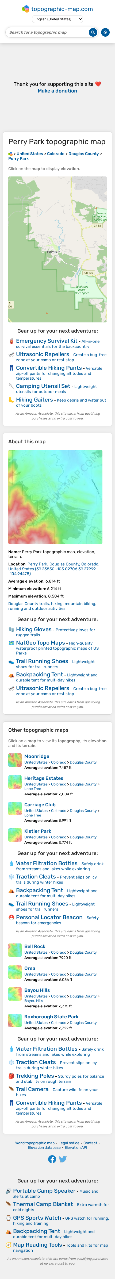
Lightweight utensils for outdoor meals (56, 389)
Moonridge (36, 756)
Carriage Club (40, 805)
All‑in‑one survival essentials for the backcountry (57, 344)
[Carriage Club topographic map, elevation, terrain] (15, 812)
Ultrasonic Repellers (42, 354)
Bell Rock (34, 946)
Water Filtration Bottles (47, 863)
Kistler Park (37, 831)
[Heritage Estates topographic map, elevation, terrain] (15, 785)
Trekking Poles (35, 1075)
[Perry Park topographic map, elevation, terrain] (55, 497)
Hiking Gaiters (34, 399)
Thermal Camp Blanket (43, 1204)
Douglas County (83, 762)
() (53, 569)
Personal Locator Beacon (49, 917)
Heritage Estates (43, 778)
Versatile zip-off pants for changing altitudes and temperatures (59, 373)
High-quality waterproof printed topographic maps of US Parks (57, 648)
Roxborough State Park (51, 1017)
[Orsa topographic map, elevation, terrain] (15, 973)
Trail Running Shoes (42, 661)
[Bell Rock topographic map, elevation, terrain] (15, 951)
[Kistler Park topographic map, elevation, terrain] (15, 836)
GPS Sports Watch (37, 1217)
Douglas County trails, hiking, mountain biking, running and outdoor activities (52, 606)
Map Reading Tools (37, 1244)
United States (36, 762)
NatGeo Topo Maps (40, 642)
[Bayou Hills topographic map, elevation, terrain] (15, 997)
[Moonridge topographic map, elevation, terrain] (15, 761)
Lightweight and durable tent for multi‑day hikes (57, 678)
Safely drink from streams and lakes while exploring (60, 866)
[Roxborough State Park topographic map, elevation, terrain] (15, 1022)
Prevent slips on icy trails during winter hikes (56, 880)
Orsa (29, 968)
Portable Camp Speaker (44, 1190)
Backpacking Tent (39, 674)
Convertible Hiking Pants (49, 367)
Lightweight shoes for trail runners (55, 664)
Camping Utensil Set (43, 386)
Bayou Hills (37, 990)
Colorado (58, 762)
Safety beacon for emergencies (57, 920)
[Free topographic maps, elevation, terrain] (10, 153)
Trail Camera (32, 1089)
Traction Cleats (36, 876)
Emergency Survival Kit (47, 340)
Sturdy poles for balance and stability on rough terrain (60, 1079)
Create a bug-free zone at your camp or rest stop (61, 357)
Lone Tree (32, 789)
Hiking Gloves (34, 629)
